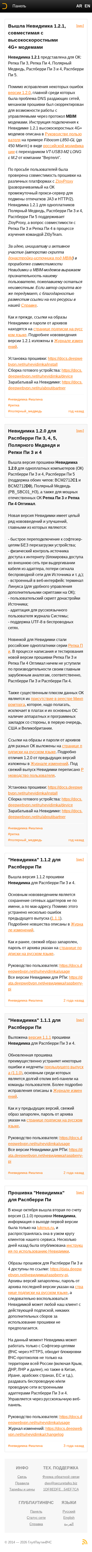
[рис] (80, 26)
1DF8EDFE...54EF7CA (61, 1489)
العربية (69, 1524)
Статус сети (36, 1518)
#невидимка (17, 399)
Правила (22, 1483)
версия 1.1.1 (39, 1037)
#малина (35, 399)
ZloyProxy (64, 181)
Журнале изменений (49, 764)
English (69, 1518)
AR (79, 6)
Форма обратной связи (60, 1477)
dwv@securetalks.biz (61, 1483)
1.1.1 (56, 918)
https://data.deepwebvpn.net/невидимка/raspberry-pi (45, 983)
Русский (69, 1511)
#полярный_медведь (25, 411)
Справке (29, 305)
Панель (19, 6)
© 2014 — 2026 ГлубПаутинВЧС (28, 1542)
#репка (13, 405)
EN (87, 6)
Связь (22, 1477)
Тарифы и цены (22, 1489)
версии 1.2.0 (19, 93)
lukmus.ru (45, 1228)
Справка (36, 1524)
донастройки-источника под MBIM (40, 258)
